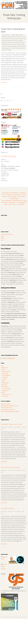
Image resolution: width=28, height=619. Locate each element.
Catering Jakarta (20, 204)
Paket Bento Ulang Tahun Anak (11, 424)
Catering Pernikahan (14, 198)
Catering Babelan (14, 192)
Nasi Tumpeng (6, 34)
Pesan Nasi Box (18, 36)
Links (2, 240)
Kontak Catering (8, 156)
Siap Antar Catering (7, 508)
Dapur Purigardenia (9, 358)
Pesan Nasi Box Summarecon (10, 467)
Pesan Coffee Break (11, 196)
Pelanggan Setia (5, 390)
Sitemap (3, 238)
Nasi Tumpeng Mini (6, 375)
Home (2, 365)
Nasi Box (4, 369)
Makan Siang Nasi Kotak (6, 407)
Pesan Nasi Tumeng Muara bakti (17, 48)
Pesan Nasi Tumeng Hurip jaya (17, 44)
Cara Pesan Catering (6, 388)
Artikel (2, 236)
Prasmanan (4, 379)
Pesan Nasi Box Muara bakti (13, 42)
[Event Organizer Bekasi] (20, 557)
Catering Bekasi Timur (13, 202)
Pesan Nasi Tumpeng (6, 50)
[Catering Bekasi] (12, 557)
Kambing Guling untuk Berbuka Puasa (9, 405)
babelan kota (4, 36)
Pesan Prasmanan (21, 196)
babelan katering (19, 34)
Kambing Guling (5, 383)
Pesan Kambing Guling (6, 200)
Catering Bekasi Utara (17, 200)
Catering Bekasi (5, 192)
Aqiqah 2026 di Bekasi (6, 403)
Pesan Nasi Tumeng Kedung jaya (9, 46)
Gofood (2, 392)
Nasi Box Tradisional (6, 371)
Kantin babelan (11, 36)
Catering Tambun (12, 204)
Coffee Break (4, 377)
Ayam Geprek (5, 396)
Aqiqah (3, 381)
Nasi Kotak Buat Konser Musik (7, 409)
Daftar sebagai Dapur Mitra (7, 234)
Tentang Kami (4, 384)
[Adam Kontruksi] (4, 557)
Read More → (4, 82)
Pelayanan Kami (4, 367)
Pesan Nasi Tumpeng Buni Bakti (13, 30)
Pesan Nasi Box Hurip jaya (17, 38)
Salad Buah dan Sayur (6, 394)
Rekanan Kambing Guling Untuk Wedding (10, 411)
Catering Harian (8, 194)
